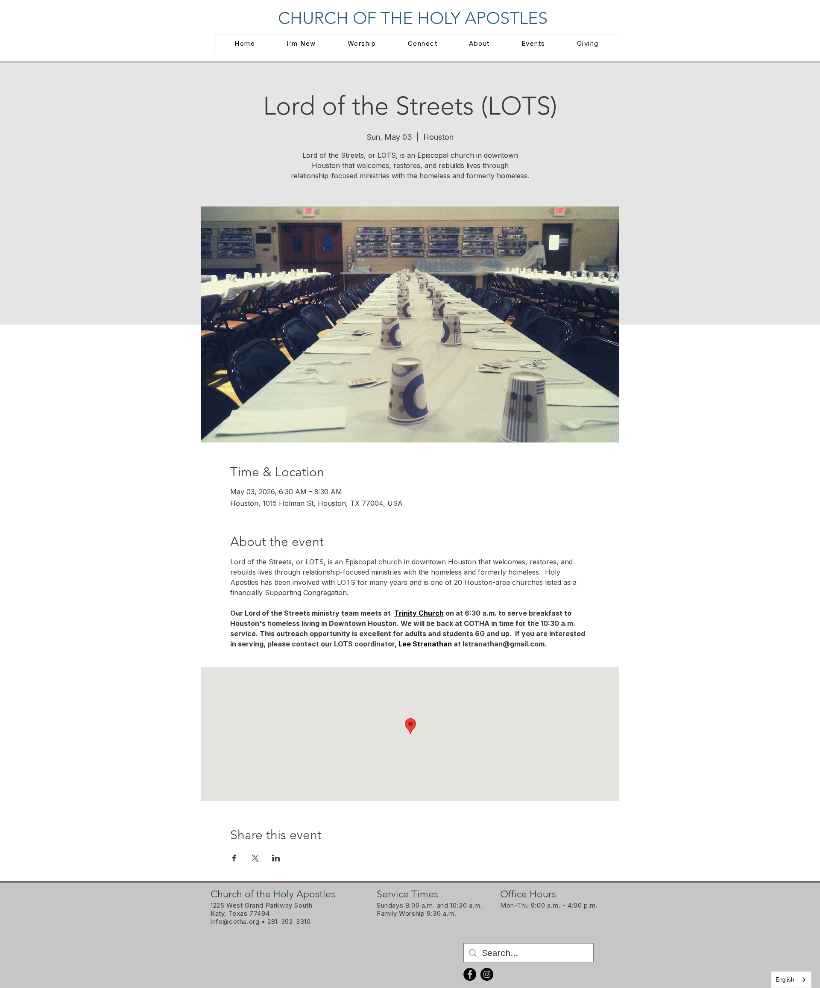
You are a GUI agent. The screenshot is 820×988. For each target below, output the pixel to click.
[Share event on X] (255, 858)
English (785, 979)
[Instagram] (486, 974)
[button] (301, 43)
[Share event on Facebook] (234, 858)
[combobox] (791, 979)
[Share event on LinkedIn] (276, 858)
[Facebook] (469, 974)
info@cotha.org (235, 921)
